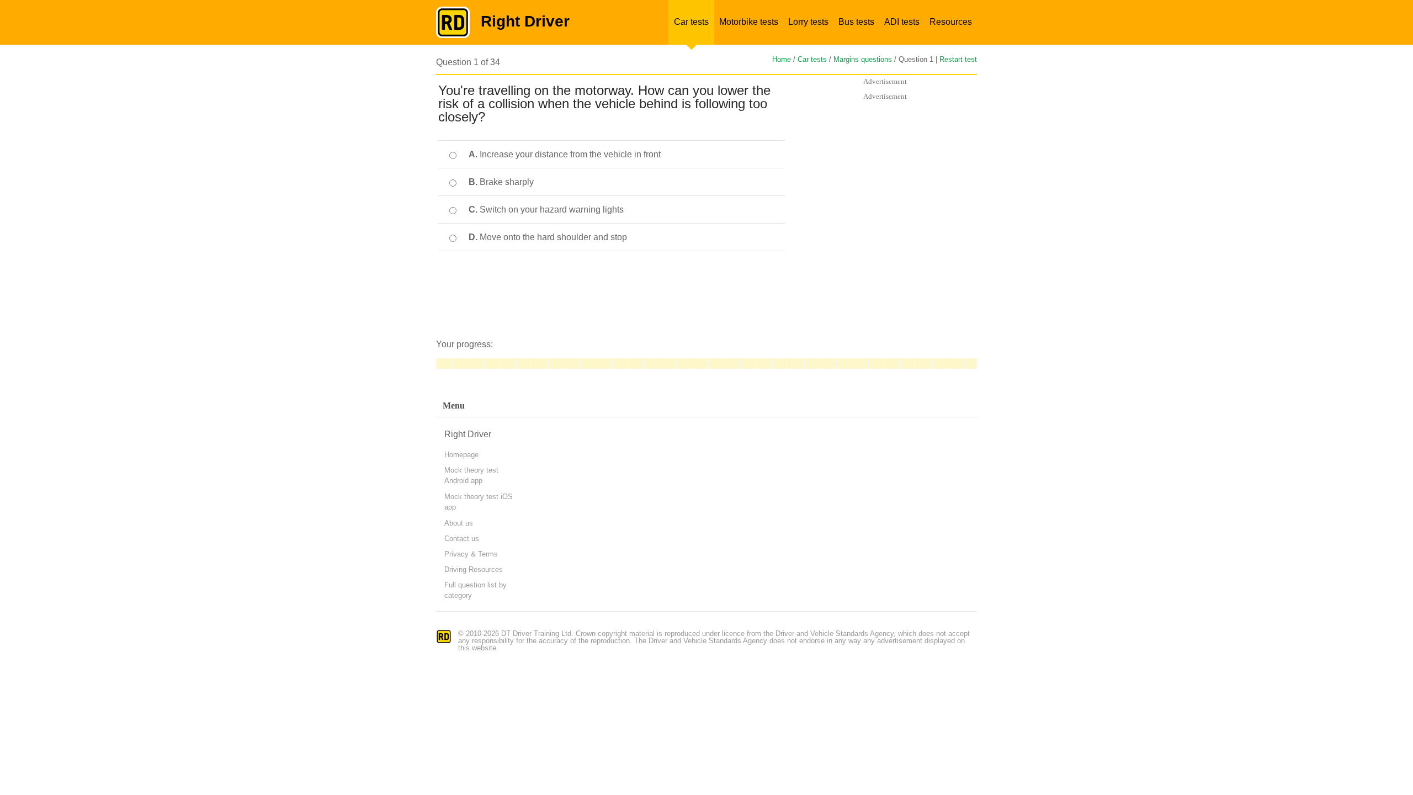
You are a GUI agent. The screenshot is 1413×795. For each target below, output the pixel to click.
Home (781, 59)
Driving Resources (473, 569)
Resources (950, 21)
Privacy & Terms (471, 554)
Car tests (691, 21)
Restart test (958, 59)
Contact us (461, 538)
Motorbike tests (748, 21)
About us (458, 523)
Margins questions (862, 59)
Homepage (461, 455)
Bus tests (856, 21)
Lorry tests (808, 21)
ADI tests (902, 21)
